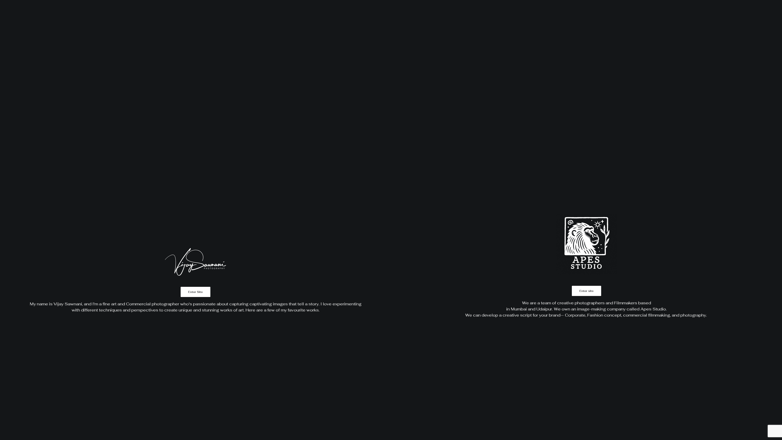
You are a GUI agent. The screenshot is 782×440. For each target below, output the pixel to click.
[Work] (195, 220)
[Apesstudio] (586, 220)
